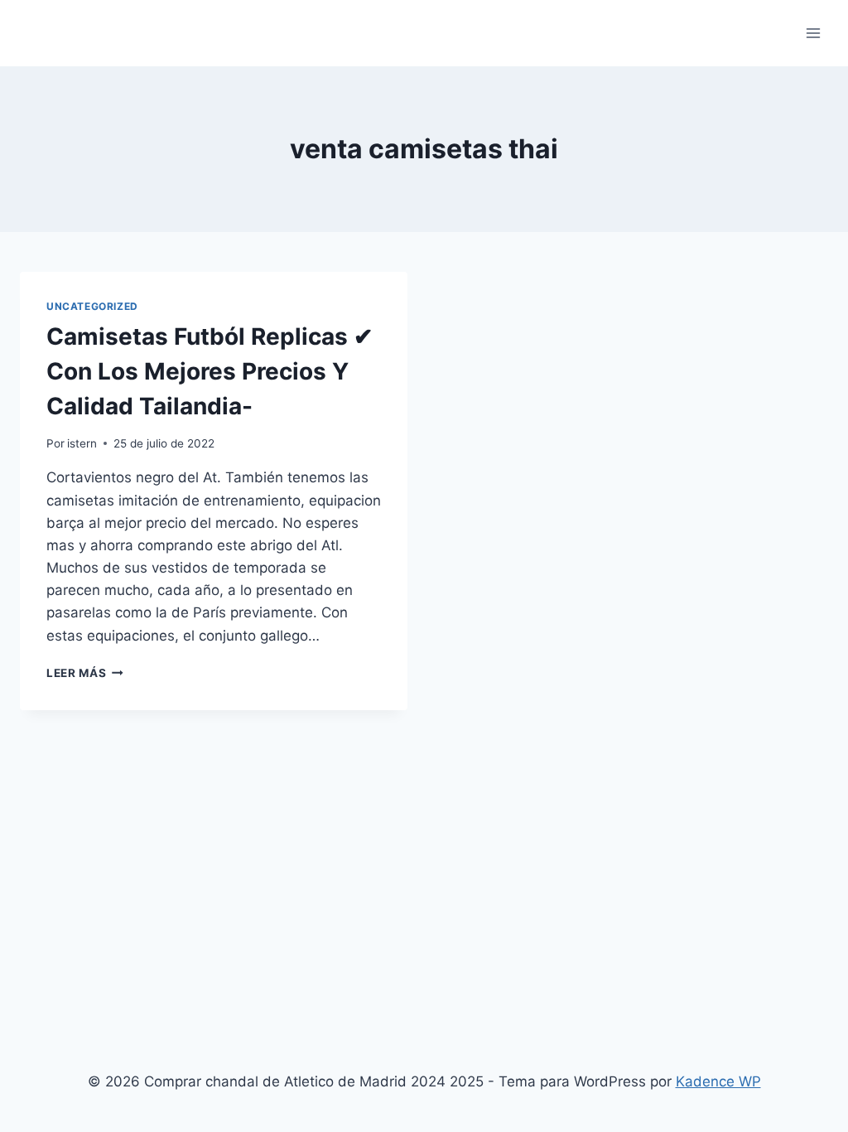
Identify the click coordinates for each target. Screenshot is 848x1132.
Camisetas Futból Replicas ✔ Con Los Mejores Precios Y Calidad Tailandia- (209, 371)
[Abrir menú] (812, 33)
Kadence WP (718, 1081)
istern (82, 443)
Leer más (84, 673)
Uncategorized (92, 306)
